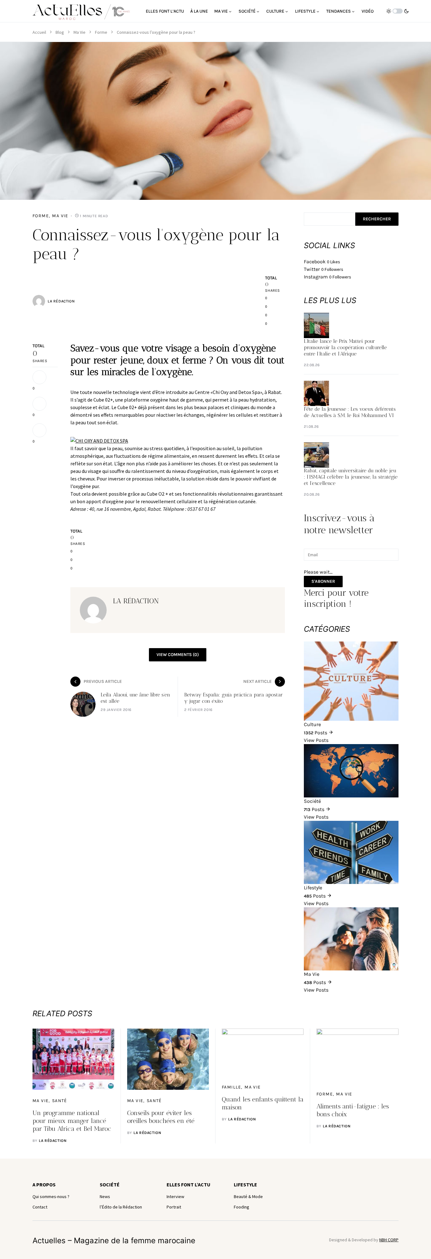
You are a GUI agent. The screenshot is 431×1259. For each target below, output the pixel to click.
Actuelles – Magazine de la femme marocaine (113, 1240)
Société (110, 1184)
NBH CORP (389, 1240)
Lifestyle (245, 1184)
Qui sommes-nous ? (50, 1196)
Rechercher (377, 219)
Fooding (241, 1207)
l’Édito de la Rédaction (121, 1207)
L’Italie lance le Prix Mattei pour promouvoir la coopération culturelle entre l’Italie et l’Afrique (345, 347)
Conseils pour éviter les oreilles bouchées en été (160, 1117)
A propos (44, 1184)
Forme (101, 32)
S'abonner (323, 581)
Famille (231, 1087)
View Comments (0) (177, 654)
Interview (175, 1196)
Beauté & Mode (248, 1196)
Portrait (174, 1207)
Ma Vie (80, 32)
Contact (39, 1207)
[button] (397, 11)
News (105, 1196)
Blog (60, 32)
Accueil (39, 32)
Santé (59, 1100)
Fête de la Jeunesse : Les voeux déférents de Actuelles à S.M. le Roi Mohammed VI (350, 412)
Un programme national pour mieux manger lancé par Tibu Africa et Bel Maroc (71, 1120)
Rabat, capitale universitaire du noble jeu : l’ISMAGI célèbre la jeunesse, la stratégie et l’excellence (351, 477)
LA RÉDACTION (61, 301)
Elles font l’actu (188, 1184)
